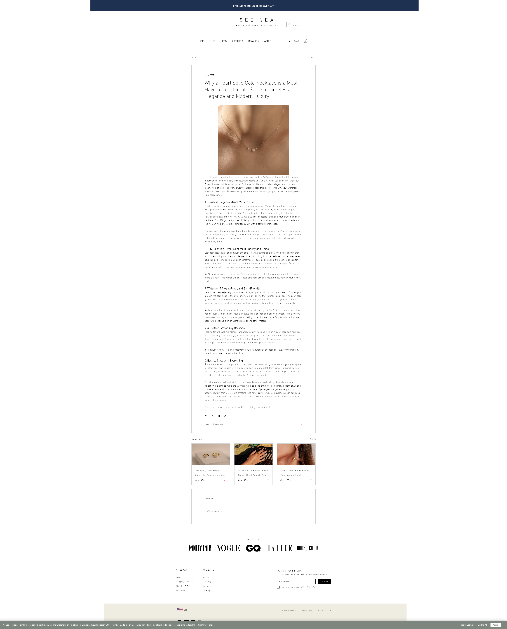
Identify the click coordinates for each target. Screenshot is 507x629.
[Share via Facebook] (206, 415)
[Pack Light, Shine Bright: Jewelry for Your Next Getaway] (211, 454)
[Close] (503, 625)
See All (313, 438)
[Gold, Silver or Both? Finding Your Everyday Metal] (296, 454)
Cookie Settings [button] (467, 624)
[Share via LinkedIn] (219, 415)
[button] (305, 41)
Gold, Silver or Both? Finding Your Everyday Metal (294, 472)
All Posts (195, 57)
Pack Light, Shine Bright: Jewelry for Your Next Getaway (210, 472)
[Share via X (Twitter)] (212, 415)
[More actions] (300, 74)
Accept (495, 624)
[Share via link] (225, 415)
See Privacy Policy (205, 624)
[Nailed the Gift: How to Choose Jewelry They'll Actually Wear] (253, 454)
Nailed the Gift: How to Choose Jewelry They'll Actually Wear (253, 472)
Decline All (482, 624)
